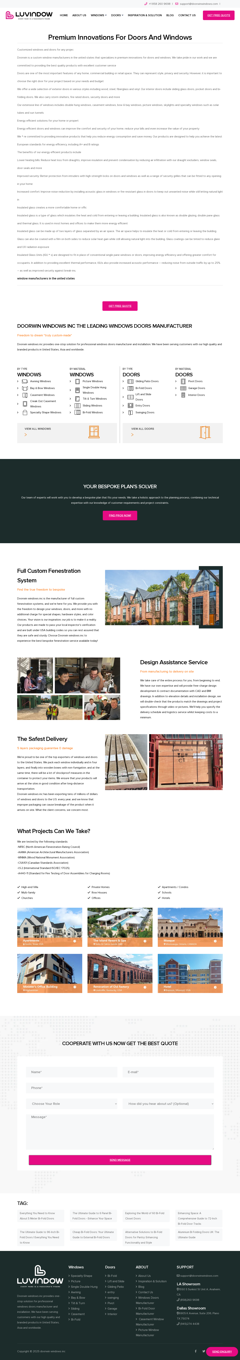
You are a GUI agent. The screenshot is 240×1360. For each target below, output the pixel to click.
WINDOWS (97, 15)
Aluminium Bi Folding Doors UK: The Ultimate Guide (198, 1235)
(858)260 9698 (189, 1300)
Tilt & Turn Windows (95, 398)
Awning (76, 1292)
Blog (141, 1287)
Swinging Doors (145, 412)
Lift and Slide (116, 1281)
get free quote (218, 15)
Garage (112, 1308)
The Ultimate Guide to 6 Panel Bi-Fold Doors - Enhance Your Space (92, 1216)
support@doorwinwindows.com (199, 4)
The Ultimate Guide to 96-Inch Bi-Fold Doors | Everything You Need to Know (40, 1237)
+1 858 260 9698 (159, 4)
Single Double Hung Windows (94, 390)
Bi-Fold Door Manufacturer (145, 1311)
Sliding (75, 1308)
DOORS (116, 15)
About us (79, 15)
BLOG (170, 15)
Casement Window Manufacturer (150, 1321)
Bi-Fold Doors (144, 388)
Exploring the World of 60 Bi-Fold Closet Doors (144, 1216)
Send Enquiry (222, 1351)
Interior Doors (196, 395)
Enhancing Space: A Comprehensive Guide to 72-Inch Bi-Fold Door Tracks (197, 1218)
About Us (144, 1276)
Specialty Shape (81, 1276)
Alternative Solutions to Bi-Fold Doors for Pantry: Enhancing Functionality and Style (143, 1237)
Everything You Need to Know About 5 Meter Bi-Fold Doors (37, 1216)
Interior (112, 1314)
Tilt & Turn (78, 1303)
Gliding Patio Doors (147, 381)
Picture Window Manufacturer (147, 1332)
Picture (75, 1281)
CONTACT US (187, 15)
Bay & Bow (78, 1298)
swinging (113, 1298)
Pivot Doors (195, 381)
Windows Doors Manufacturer (147, 1300)
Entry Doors (143, 405)
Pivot (111, 1303)
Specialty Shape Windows (45, 412)
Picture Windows (93, 381)
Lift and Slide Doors (143, 397)
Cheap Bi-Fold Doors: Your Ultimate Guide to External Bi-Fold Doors (93, 1235)
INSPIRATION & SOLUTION (145, 15)
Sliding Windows (92, 405)
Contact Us (145, 1292)
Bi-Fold (75, 1319)
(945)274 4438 (189, 1324)
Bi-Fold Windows (93, 412)
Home (64, 15)
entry (111, 1292)
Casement (78, 1314)
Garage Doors (196, 388)
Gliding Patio (116, 1287)
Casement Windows (42, 395)
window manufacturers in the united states (46, 278)
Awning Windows (40, 381)
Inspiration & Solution (152, 1281)
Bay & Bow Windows (42, 388)
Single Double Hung (84, 1287)
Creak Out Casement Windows (43, 403)
